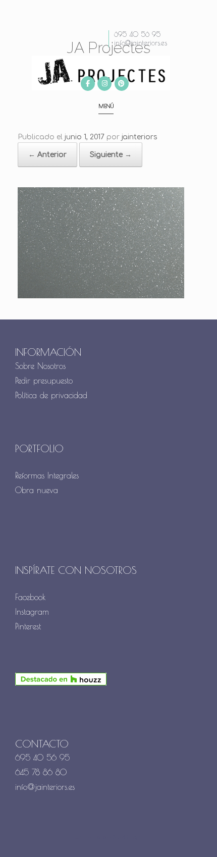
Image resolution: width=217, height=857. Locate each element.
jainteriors (139, 137)
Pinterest (28, 626)
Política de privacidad (51, 395)
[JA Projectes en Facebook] (88, 83)
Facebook (30, 597)
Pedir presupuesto (44, 380)
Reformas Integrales (47, 475)
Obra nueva (38, 490)
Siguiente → (111, 154)
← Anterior (47, 154)
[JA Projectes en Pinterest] (122, 83)
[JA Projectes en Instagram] (104, 83)
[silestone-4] (101, 296)
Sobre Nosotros (40, 365)
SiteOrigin (127, 837)
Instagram (32, 611)
